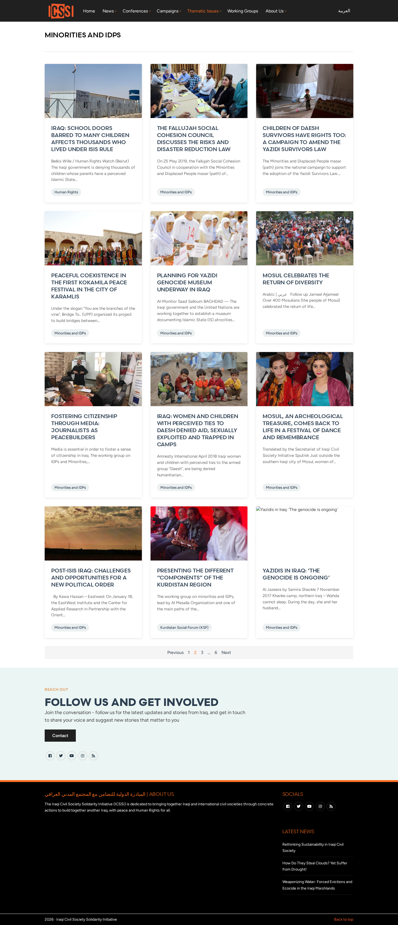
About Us (274, 11)
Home (89, 11)
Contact (60, 735)
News (108, 11)
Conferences (135, 11)
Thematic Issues (202, 11)
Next (226, 652)
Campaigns (167, 11)
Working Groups (242, 11)
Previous (175, 652)
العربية (344, 10)
